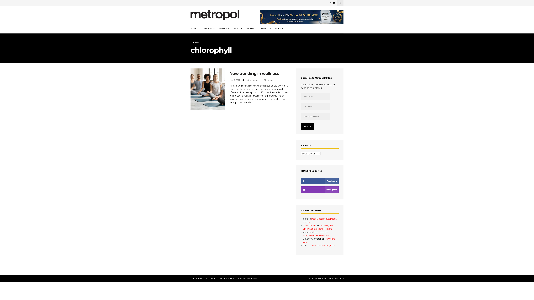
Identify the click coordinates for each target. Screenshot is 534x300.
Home (193, 28)
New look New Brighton (323, 245)
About (236, 28)
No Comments (251, 80)
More (278, 28)
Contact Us (265, 28)
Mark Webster (310, 225)
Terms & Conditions (247, 278)
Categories (206, 28)
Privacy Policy (227, 278)
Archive (250, 28)
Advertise (210, 278)
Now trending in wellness (254, 73)
